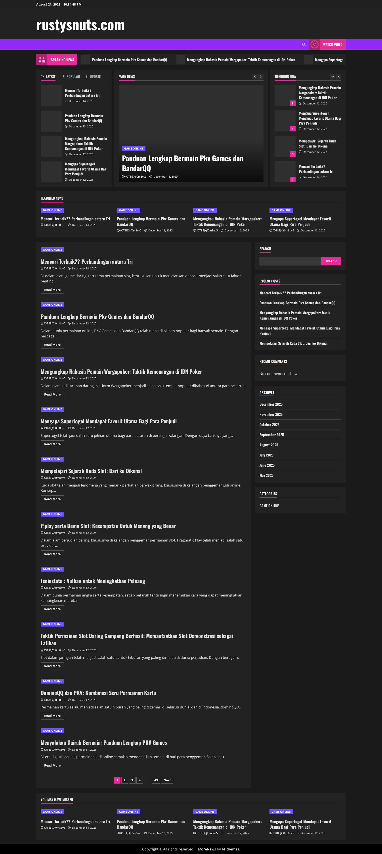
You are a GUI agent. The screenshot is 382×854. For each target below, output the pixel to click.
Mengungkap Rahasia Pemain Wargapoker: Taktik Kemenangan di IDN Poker (226, 59)
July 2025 (266, 455)
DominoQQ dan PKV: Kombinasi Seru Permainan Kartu (98, 693)
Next (167, 780)
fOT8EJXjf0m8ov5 (136, 176)
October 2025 (269, 424)
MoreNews (207, 849)
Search (265, 248)
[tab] (52, 77)
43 (156, 780)
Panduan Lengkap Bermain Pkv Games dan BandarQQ (114, 59)
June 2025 (267, 465)
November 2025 (271, 414)
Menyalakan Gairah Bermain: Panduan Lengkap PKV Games (104, 742)
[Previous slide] (255, 77)
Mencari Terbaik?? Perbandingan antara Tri (51, 95)
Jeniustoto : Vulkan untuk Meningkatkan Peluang (93, 581)
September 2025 (272, 434)
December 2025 (271, 404)
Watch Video (332, 44)
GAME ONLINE (133, 148)
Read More (54, 290)
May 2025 (266, 475)
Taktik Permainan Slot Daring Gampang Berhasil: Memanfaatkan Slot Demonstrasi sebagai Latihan (137, 639)
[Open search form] (304, 44)
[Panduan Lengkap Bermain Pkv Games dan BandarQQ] (191, 133)
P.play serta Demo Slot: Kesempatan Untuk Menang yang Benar (108, 526)
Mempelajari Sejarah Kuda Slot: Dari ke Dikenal (285, 146)
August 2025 (269, 444)
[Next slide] (261, 77)
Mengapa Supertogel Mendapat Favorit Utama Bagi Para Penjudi (51, 171)
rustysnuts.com (80, 23)
